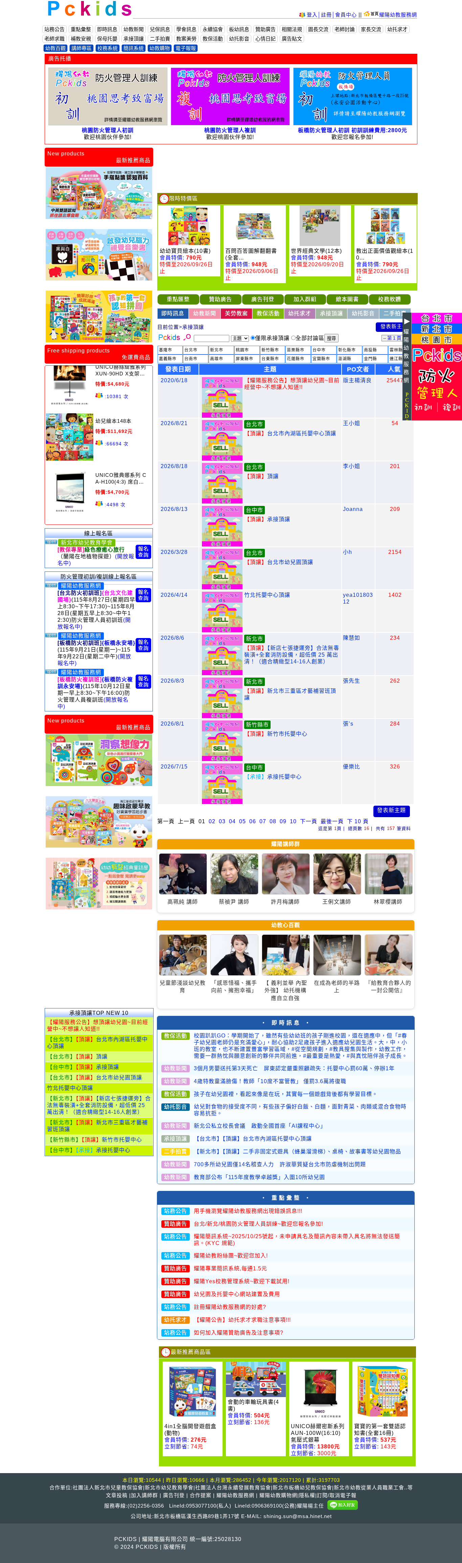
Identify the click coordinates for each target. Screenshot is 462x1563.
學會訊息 (186, 29)
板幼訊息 (239, 29)
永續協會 (213, 29)
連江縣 (396, 359)
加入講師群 (144, 1495)
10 (293, 821)
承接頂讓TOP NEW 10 (99, 1013)
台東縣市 (270, 359)
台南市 (191, 359)
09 (283, 821)
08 (273, 821)
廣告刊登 (174, 1495)
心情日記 (265, 39)
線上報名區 (98, 533)
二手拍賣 (160, 39)
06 (252, 821)
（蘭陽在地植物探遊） (95, 556)
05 (242, 821)
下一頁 (308, 821)
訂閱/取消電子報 (336, 1495)
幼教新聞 (133, 29)
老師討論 (344, 29)
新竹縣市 (270, 350)
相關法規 (292, 29)
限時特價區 (183, 198)
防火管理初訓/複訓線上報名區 (99, 577)
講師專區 (81, 48)
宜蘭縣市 (321, 359)
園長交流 (318, 29)
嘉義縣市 (168, 359)
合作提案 (200, 1495)
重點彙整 (81, 29)
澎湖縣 (344, 359)
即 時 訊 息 (286, 1023)
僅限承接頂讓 (272, 338)
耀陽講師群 (285, 844)
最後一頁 (332, 821)
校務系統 (107, 48)
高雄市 (216, 359)
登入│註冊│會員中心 (333, 15)
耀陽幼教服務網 (398, 15)
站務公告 (54, 29)
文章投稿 (117, 1495)
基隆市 (165, 350)
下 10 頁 (358, 821)
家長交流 (371, 29)
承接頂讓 (133, 39)
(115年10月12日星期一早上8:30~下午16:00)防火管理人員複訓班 (95, 693)
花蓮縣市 (295, 359)
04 (232, 821)
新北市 (216, 350)
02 (212, 821)
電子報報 (186, 48)
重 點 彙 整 (286, 1198)
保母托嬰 (107, 39)
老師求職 (54, 39)
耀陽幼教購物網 (278, 1495)
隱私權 (307, 1495)
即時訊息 (107, 29)
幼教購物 (159, 48)
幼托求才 (397, 29)
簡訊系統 (133, 48)
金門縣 (370, 359)
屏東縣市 (244, 359)
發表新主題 (394, 326)
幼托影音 (239, 39)
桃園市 (242, 350)
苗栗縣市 (295, 350)
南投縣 (370, 350)
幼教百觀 (55, 48)
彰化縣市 (347, 350)
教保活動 (213, 39)
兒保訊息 (160, 29)
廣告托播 (59, 59)
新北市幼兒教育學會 (87, 542)
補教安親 (81, 39)
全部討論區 (310, 338)
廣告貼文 (292, 39)
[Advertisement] (99, 962)
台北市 (191, 350)
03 (222, 821)
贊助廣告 (265, 29)
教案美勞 (186, 39)
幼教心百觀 (285, 925)
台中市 (319, 350)
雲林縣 (396, 350)
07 (262, 821)
